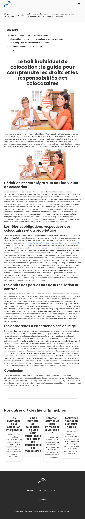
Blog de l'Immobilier (9, 15)
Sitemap (42, 500)
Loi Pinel (30, 490)
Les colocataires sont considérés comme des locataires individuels (52, 243)
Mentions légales (64, 511)
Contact (53, 490)
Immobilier (20, 15)
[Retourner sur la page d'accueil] (8, 4)
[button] (79, 4)
